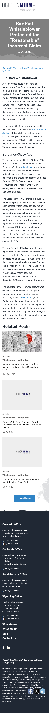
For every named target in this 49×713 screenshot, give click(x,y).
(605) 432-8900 (12, 590)
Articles (23, 68)
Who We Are (9, 624)
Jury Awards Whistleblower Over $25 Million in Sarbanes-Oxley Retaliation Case (20, 367)
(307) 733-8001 (12, 618)
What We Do (9, 629)
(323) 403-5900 (12, 568)
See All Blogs (24, 498)
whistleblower (27, 167)
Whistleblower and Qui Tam (15, 360)
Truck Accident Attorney (12, 602)
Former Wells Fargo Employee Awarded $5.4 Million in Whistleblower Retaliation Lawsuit (21, 425)
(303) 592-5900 (12, 540)
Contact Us (9, 638)
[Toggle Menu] (43, 14)
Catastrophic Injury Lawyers (14, 580)
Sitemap (11, 663)
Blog (5, 633)
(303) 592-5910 (12, 543)
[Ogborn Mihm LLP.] (18, 10)
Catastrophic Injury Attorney (14, 530)
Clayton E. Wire (9, 68)
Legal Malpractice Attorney (14, 555)
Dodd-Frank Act (26, 297)
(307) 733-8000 (12, 615)
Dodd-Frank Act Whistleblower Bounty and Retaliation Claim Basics (20, 480)
